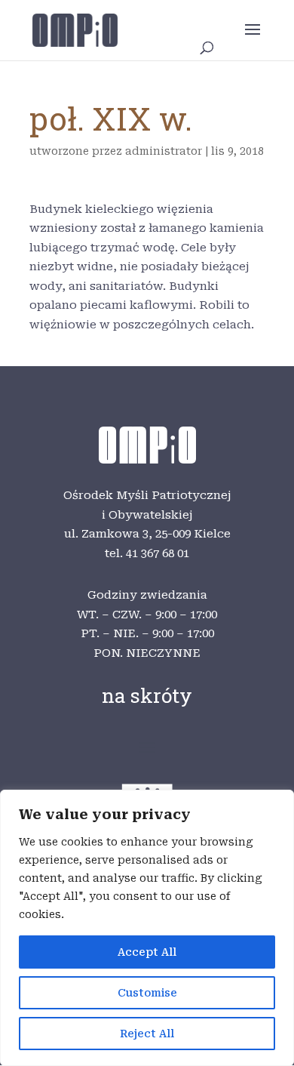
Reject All (147, 1033)
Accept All (147, 952)
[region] (147, 928)
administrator (163, 151)
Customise (147, 993)
